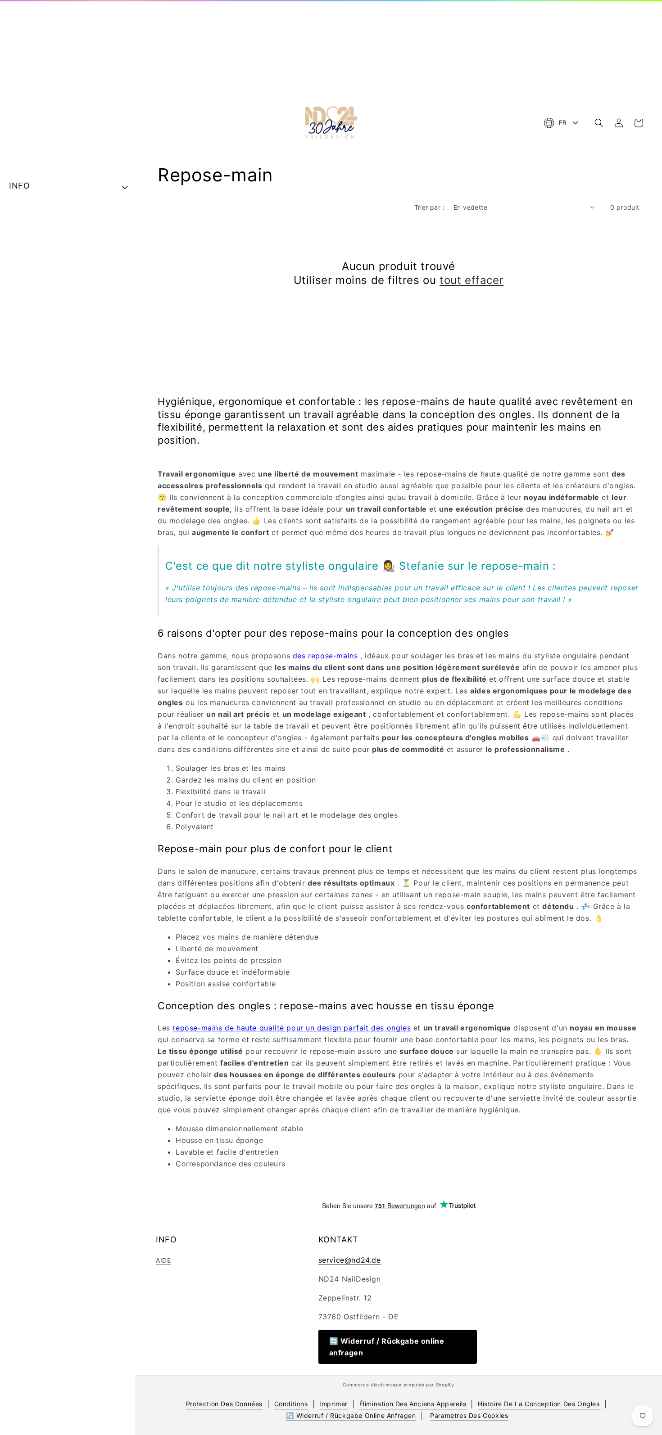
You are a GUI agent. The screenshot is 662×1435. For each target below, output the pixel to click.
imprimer (333, 1404)
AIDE (163, 1260)
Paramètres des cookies (469, 1415)
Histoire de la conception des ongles (539, 1404)
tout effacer (471, 280)
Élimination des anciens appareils (413, 1404)
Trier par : (429, 207)
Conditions (291, 1404)
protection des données (224, 1404)
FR (563, 122)
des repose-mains (325, 655)
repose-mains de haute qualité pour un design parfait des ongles (291, 1027)
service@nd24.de (349, 1259)
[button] (599, 123)
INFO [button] (19, 185)
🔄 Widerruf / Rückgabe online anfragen (386, 1346)
